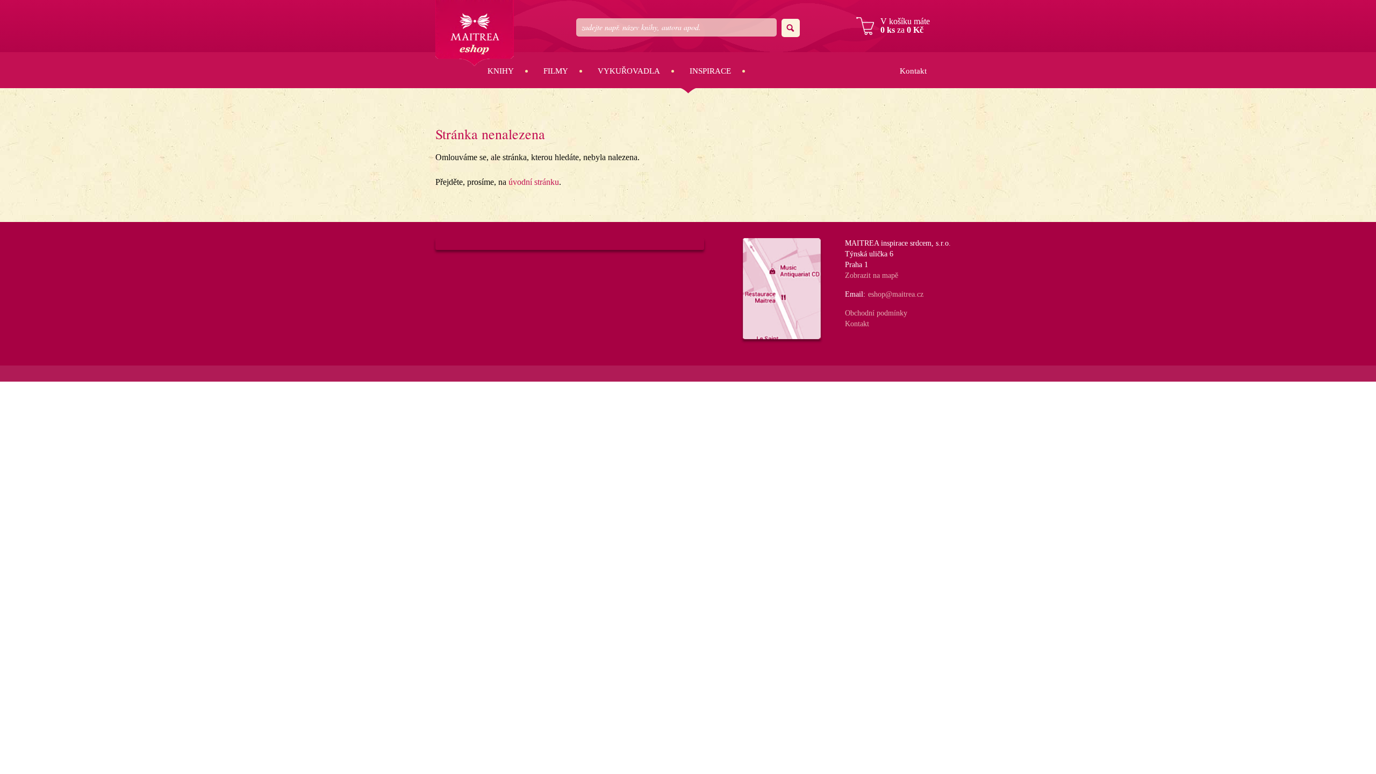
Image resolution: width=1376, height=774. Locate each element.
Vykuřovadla (629, 71)
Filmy (555, 71)
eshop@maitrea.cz (895, 294)
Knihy (501, 71)
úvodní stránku (533, 182)
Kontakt (913, 71)
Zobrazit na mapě (871, 275)
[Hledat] (791, 28)
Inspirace (710, 71)
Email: (855, 294)
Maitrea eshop (474, 33)
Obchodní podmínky (876, 313)
